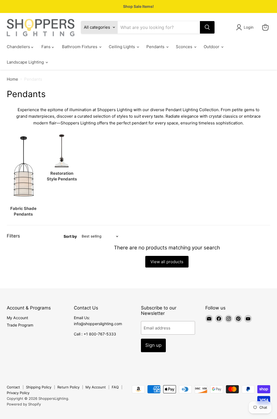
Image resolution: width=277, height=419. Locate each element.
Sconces (184, 46)
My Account (17, 317)
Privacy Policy (18, 393)
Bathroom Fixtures (80, 46)
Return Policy (68, 387)
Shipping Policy (38, 387)
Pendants (156, 46)
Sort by (70, 236)
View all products (166, 261)
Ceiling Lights (122, 46)
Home (12, 79)
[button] (245, 27)
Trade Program (20, 325)
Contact (13, 387)
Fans (46, 46)
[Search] (207, 27)
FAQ (115, 387)
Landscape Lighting (26, 62)
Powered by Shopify (24, 404)
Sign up (153, 345)
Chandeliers (19, 46)
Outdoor (212, 46)
